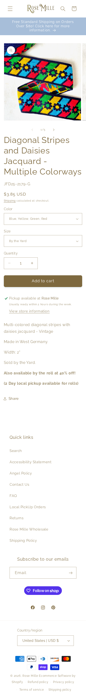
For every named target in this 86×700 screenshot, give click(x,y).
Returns (16, 518)
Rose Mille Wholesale (29, 529)
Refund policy (38, 682)
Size (7, 231)
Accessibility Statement (31, 462)
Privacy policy (63, 682)
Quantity (11, 253)
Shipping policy (59, 689)
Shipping (10, 200)
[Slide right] (53, 129)
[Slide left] (32, 129)
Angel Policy (21, 473)
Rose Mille (30, 675)
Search (16, 451)
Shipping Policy (23, 540)
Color (8, 209)
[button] (10, 8)
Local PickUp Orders (28, 507)
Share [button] (14, 398)
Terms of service (31, 689)
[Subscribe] (70, 573)
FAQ (13, 496)
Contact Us (19, 484)
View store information (29, 311)
